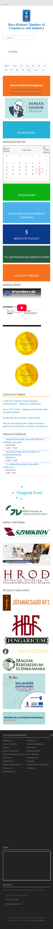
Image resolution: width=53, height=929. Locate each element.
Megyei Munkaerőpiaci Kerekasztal (12, 766)
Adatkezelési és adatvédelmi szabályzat (38, 766)
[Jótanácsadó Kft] (26, 603)
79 (11, 70)
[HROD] (26, 577)
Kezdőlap (30, 761)
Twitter (11, 43)
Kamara (6, 747)
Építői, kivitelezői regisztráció (14, 754)
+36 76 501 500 (12, 899)
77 (45, 65)
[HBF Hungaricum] (26, 630)
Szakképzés (7, 757)
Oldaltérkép (7, 740)
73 (21, 65)
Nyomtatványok (9, 771)
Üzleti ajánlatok (33, 754)
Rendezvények (32, 757)
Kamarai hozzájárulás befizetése (26, 89)
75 (33, 65)
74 (27, 65)
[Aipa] (26, 555)
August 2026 (26, 150)
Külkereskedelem (33, 751)
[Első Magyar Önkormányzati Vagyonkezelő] (26, 652)
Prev (15, 65)
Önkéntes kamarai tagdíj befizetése (27, 93)
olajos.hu (41, 920)
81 (23, 70)
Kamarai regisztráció (11, 751)
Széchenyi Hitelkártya (35, 744)
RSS (21, 43)
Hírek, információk (10, 744)
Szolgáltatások (8, 761)
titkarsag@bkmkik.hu (14, 904)
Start (7, 65)
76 (39, 65)
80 (17, 70)
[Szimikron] (26, 534)
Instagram (16, 43)
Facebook (6, 43)
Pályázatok (31, 740)
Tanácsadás (31, 747)
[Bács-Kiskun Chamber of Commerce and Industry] (26, 13)
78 (6, 70)
